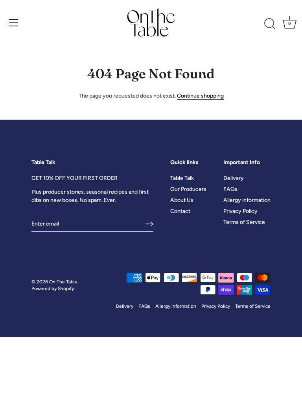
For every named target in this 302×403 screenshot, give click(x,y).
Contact (180, 211)
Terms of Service (244, 222)
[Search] (269, 24)
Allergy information (247, 200)
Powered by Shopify (52, 288)
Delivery (233, 178)
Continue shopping (200, 95)
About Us (181, 200)
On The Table (63, 282)
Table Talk (182, 178)
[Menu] (13, 22)
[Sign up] (149, 224)
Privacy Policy (240, 211)
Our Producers (188, 189)
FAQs (230, 189)
